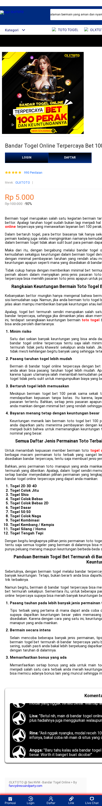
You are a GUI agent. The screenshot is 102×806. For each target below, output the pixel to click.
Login (30, 803)
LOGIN (26, 157)
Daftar (51, 803)
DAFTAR (70, 157)
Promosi (10, 803)
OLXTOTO (22, 182)
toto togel (91, 320)
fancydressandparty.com (25, 786)
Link (71, 803)
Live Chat (92, 803)
